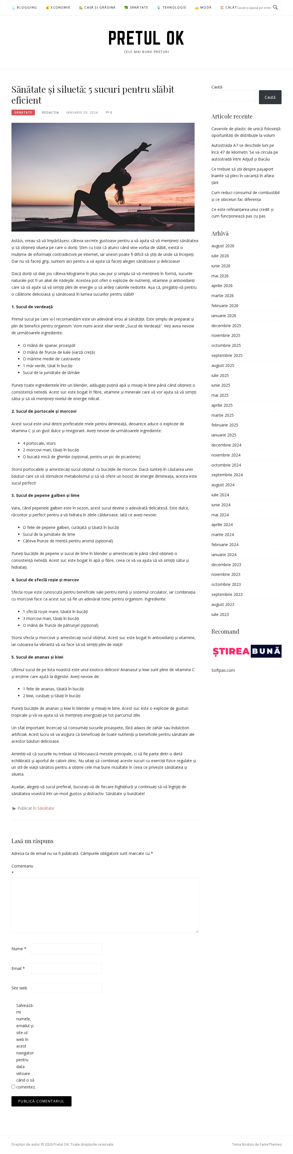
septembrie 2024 (227, 474)
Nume (18, 948)
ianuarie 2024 (223, 554)
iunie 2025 (220, 385)
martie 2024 (222, 534)
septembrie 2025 (227, 355)
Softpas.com (223, 670)
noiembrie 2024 (225, 455)
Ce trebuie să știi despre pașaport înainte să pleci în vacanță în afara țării (242, 175)
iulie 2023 (220, 614)
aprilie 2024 (222, 524)
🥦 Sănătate (136, 7)
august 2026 (222, 245)
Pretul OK (146, 37)
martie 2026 (222, 295)
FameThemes (271, 1144)
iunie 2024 (220, 504)
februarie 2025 (224, 425)
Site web (19, 988)
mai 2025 (220, 395)
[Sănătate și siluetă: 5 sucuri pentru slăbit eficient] (103, 176)
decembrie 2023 (226, 564)
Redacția (50, 112)
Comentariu (20, 869)
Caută (216, 87)
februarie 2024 (224, 544)
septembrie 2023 (227, 594)
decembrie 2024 (226, 445)
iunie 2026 (220, 265)
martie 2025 (222, 415)
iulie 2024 (220, 494)
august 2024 (222, 484)
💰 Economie (57, 7)
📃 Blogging (24, 7)
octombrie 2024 (226, 465)
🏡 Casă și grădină (97, 7)
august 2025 (222, 365)
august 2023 (222, 604)
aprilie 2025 (222, 405)
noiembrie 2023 (225, 574)
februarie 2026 (224, 305)
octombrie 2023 (226, 584)
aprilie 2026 (222, 285)
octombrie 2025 (226, 345)
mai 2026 (220, 275)
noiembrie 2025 (225, 335)
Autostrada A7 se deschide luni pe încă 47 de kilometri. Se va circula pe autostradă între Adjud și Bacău (244, 152)
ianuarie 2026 (223, 315)
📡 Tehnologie (171, 7)
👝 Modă (203, 7)
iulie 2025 (220, 375)
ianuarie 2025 (223, 435)
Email (18, 968)
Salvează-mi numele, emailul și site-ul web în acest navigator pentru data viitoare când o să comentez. (25, 1046)
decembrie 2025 (226, 325)
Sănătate (23, 112)
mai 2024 (220, 514)
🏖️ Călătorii (232, 7)
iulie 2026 (220, 255)
